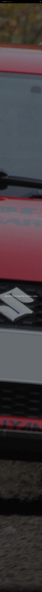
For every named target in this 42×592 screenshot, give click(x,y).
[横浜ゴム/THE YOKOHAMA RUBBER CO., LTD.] (6, 1)
